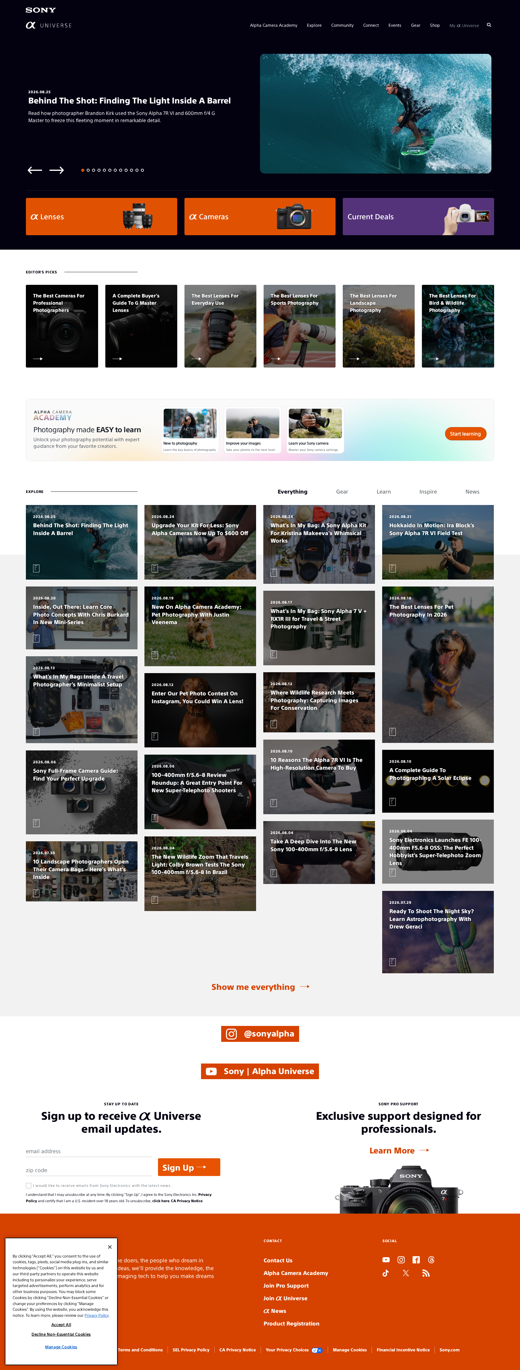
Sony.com (450, 1349)
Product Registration (292, 1323)
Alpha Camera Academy (273, 24)
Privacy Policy (97, 1314)
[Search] (489, 25)
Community (342, 24)
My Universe (464, 24)
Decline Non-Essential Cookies (61, 1334)
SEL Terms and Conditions (136, 1349)
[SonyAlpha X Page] (406, 1274)
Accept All (61, 1324)
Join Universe (286, 1298)
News (278, 1310)
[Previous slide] (35, 169)
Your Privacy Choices (287, 1349)
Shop (435, 24)
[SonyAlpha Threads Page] (431, 1260)
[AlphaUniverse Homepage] (48, 24)
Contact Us (278, 1260)
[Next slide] (57, 169)
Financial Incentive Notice (403, 1349)
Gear (415, 24)
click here (160, 1200)
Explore (314, 24)
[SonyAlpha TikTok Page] (385, 1274)
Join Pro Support (286, 1285)
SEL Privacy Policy (191, 1349)
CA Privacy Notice (187, 1200)
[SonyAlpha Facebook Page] (416, 1260)
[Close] (109, 1247)
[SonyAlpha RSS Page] (426, 1274)
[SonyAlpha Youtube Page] (386, 1260)
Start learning (465, 433)
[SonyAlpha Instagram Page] (401, 1260)
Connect (371, 24)
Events (394, 24)
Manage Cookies (350, 1349)
